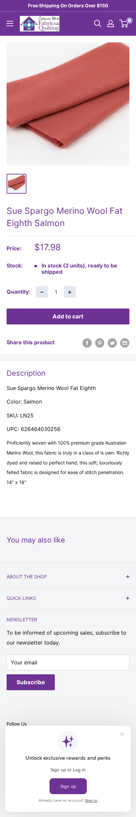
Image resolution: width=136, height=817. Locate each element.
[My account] (110, 23)
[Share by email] (124, 343)
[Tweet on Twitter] (112, 343)
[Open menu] (10, 23)
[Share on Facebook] (87, 343)
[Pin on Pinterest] (99, 343)
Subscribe (31, 682)
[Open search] (97, 23)
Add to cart (68, 316)
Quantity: (18, 291)
